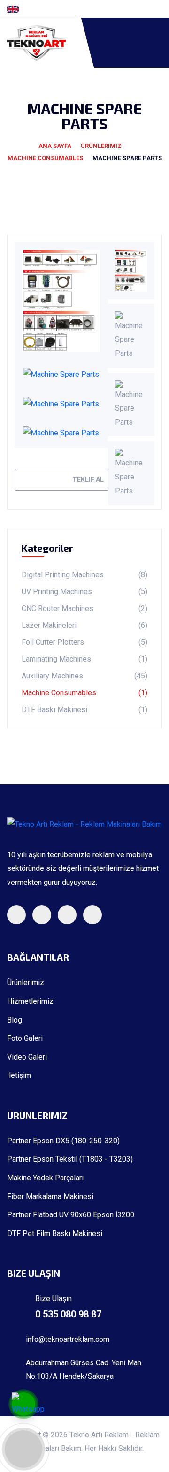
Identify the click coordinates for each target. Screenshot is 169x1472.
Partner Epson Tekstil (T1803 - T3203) (70, 1159)
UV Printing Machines (84, 591)
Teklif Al (87, 479)
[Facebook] (114, 9)
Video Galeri (27, 1057)
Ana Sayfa (54, 145)
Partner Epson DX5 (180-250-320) (63, 1141)
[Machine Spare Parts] (61, 301)
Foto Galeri (25, 1038)
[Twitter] (129, 9)
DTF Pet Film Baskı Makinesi (54, 1233)
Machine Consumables (45, 158)
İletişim (19, 1075)
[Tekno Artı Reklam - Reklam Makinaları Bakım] (47, 43)
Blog (14, 1020)
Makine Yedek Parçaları (45, 1178)
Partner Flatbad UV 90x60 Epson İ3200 (71, 1215)
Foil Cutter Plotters (84, 642)
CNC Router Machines (84, 608)
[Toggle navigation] (158, 43)
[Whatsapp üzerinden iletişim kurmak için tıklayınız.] (28, 1405)
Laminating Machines (84, 659)
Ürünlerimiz (101, 145)
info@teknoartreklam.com (67, 1339)
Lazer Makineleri (84, 625)
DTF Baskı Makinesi (84, 709)
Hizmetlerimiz (30, 1001)
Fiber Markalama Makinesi (50, 1196)
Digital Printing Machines (84, 574)
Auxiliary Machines (84, 675)
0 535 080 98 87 (68, 1314)
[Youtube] (159, 9)
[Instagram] (144, 9)
